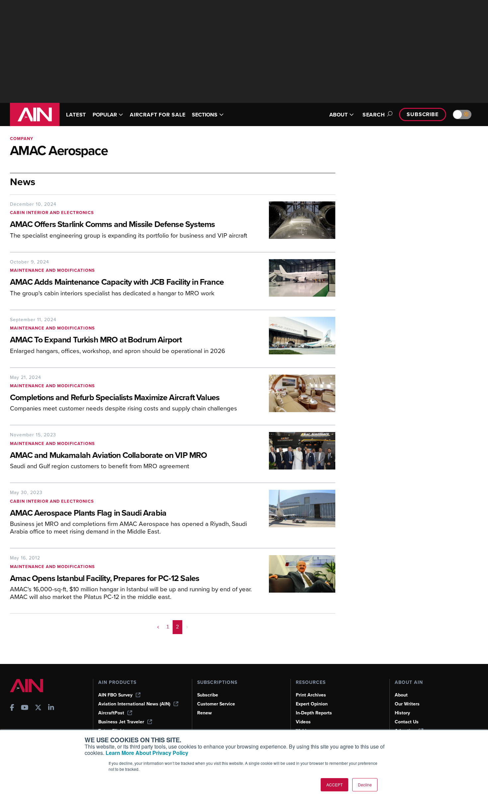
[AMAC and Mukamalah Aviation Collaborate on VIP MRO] (297, 453)
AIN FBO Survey (115, 695)
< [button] (158, 626)
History (402, 713)
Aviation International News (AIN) (134, 704)
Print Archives (311, 695)
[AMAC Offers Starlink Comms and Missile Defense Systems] (297, 222)
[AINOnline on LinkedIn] (51, 708)
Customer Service (216, 704)
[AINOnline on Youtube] (25, 708)
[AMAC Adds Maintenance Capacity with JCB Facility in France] (297, 280)
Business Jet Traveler (121, 722)
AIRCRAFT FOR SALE (157, 114)
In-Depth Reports (314, 713)
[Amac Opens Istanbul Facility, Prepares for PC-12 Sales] (297, 580)
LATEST (76, 114)
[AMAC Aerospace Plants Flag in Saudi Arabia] (297, 515)
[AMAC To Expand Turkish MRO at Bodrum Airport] (297, 338)
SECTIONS (204, 114)
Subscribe (423, 114)
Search (374, 114)
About (401, 695)
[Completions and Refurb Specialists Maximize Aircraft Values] (297, 396)
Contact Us (407, 722)
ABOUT (338, 114)
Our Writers (407, 704)
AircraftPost (111, 713)
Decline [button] (365, 784)
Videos (303, 722)
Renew (204, 713)
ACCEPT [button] (334, 784)
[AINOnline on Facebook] (12, 708)
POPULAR (105, 114)
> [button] (187, 626)
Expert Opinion (312, 704)
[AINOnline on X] (38, 708)
